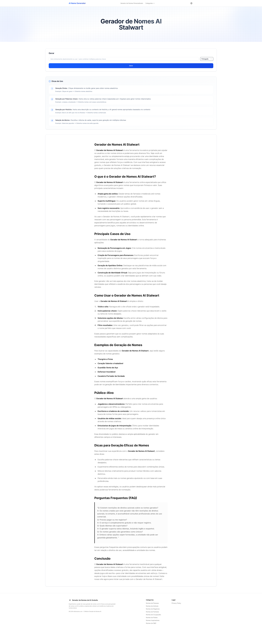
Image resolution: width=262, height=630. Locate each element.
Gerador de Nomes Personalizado (131, 3)
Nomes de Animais (152, 606)
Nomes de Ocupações (153, 614)
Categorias (149, 3)
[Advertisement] (22, 62)
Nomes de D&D (151, 623)
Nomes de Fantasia (152, 612)
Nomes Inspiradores (152, 620)
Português (205, 59)
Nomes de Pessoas (152, 603)
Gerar (131, 66)
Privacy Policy (176, 603)
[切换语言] (191, 3)
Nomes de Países (152, 617)
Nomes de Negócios (153, 609)
